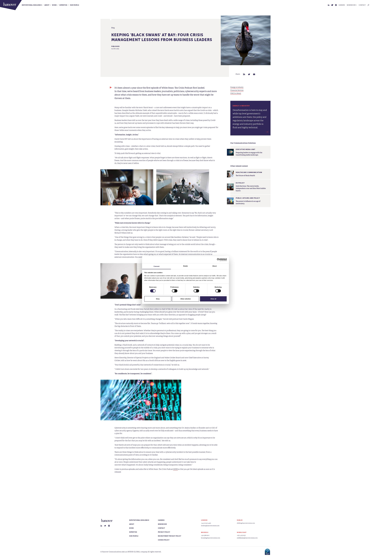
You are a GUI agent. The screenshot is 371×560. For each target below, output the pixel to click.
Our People (74, 5)
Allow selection (185, 299)
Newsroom (351, 5)
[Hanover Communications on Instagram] (336, 5)
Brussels (204, 532)
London (204, 520)
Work (54, 5)
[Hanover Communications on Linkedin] (328, 5)
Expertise (63, 5)
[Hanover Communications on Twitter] (332, 5)
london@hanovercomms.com (210, 526)
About (46, 5)
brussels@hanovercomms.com (210, 538)
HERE (175, 469)
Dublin (239, 520)
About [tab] (214, 266)
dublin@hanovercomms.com (246, 523)
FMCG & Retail (235, 93)
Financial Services (236, 90)
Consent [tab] (156, 266)
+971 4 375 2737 (241, 535)
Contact (362, 5)
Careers (342, 5)
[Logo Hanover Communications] (11, 5)
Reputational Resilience (32, 5)
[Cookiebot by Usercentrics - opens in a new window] (218, 259)
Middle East (241, 532)
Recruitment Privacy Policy (169, 536)
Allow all (213, 299)
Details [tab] (185, 266)
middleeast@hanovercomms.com (247, 538)
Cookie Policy (163, 540)
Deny (158, 299)
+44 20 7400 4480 (206, 523)
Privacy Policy (164, 532)
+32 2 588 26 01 (205, 535)
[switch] (174, 290)
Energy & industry (236, 87)
